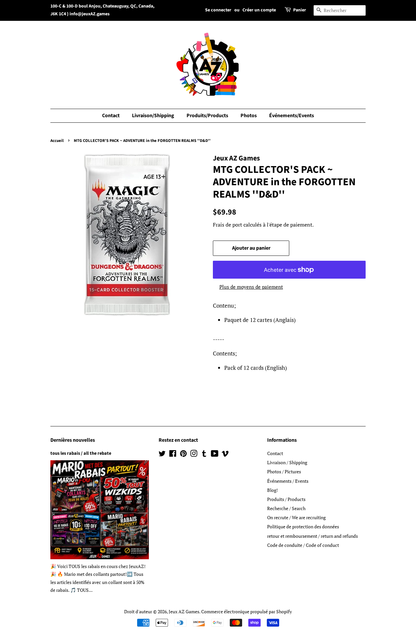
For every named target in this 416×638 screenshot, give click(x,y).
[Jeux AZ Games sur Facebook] (172, 454)
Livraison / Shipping (287, 462)
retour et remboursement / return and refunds (312, 536)
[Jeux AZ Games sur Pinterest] (183, 454)
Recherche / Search (286, 508)
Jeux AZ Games (184, 611)
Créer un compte (259, 10)
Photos (248, 115)
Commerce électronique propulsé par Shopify (246, 611)
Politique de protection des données (303, 526)
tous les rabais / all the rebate (80, 453)
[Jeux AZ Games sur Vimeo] (225, 454)
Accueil (57, 141)
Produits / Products (286, 499)
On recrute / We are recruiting (296, 517)
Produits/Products (207, 115)
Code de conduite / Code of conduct (303, 545)
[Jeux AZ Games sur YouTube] (214, 454)
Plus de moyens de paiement (251, 287)
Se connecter (218, 10)
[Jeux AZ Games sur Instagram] (193, 454)
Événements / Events (287, 481)
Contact (111, 115)
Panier (299, 10)
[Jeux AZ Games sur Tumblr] (204, 454)
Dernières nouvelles (72, 440)
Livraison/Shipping (153, 115)
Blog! (272, 490)
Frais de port (227, 224)
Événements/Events (291, 115)
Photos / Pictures (284, 471)
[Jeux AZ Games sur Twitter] (162, 454)
